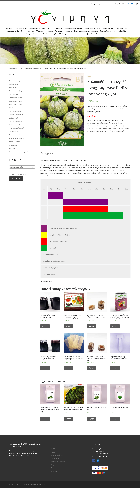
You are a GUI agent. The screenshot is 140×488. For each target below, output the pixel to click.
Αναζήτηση (16, 179)
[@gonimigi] (132, 4)
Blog (52, 465)
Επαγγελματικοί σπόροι (73, 28)
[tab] (47, 153)
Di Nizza (118, 123)
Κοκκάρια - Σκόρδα (50, 34)
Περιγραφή (47, 153)
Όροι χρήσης (55, 458)
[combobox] (22, 167)
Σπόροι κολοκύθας (119, 31)
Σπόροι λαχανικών (20, 28)
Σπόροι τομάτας (27, 31)
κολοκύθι (99, 128)
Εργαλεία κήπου (121, 28)
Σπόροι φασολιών (87, 34)
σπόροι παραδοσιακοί (116, 131)
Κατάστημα (24, 69)
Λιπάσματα (68, 31)
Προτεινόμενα (105, 31)
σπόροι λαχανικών (100, 131)
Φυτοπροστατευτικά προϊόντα (86, 31)
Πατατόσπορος (102, 34)
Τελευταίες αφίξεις (15, 91)
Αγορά (45, 326)
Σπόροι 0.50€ (13, 94)
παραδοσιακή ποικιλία (111, 128)
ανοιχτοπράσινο (93, 126)
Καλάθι (118, 4)
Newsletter (54, 471)
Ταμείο (110, 4)
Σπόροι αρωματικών (37, 28)
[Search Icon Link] (123, 4)
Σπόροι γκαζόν (89, 28)
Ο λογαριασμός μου (98, 4)
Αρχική (9, 28)
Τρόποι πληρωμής (56, 468)
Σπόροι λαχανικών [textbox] (21, 167)
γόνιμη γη (103, 126)
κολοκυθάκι (111, 126)
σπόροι (121, 128)
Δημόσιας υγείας (13, 31)
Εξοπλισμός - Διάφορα (44, 31)
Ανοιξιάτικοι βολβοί (33, 34)
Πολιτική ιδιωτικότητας (58, 462)
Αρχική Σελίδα (14, 69)
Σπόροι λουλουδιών (54, 28)
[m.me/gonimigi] (129, 4)
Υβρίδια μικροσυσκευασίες (69, 34)
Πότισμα (58, 31)
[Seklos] (89, 76)
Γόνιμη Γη (18, 484)
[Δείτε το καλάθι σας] (137, 3)
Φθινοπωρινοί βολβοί (104, 28)
